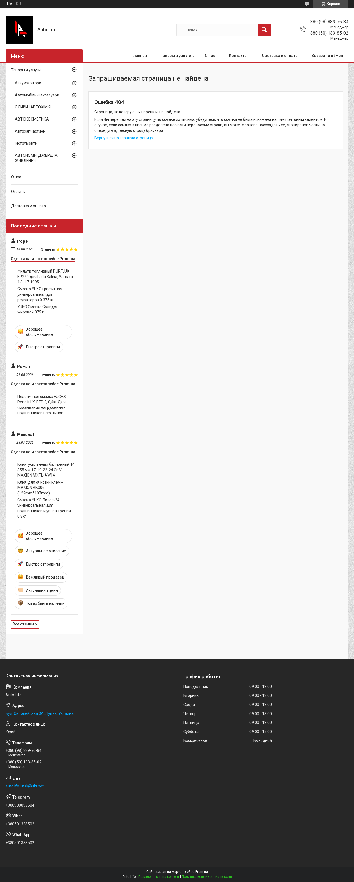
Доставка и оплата (279, 55)
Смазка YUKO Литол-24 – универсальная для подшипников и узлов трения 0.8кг (44, 508)
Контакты (238, 55)
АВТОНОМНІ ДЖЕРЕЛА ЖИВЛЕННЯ (36, 158)
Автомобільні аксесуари (37, 95)
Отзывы (18, 191)
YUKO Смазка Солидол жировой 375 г (37, 310)
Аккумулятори (28, 83)
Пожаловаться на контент (158, 877)
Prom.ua (201, 872)
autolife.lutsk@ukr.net (25, 786)
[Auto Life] (19, 30)
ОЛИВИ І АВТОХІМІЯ (33, 107)
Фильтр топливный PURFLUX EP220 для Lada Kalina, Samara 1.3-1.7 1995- (45, 276)
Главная (139, 55)
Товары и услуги (176, 55)
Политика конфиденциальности (207, 877)
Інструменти (26, 143)
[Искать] (264, 30)
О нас (210, 55)
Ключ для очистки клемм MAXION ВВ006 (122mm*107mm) (40, 487)
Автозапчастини (30, 131)
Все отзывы (23, 624)
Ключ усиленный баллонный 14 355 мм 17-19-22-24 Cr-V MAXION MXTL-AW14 (46, 469)
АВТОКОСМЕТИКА (32, 119)
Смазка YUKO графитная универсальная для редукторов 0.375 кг (39, 294)
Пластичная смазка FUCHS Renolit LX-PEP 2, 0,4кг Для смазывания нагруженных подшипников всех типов (41, 404)
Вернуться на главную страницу (123, 138)
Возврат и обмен (327, 55)
